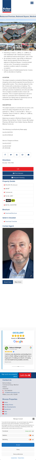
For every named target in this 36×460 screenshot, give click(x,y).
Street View (8, 282)
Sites (5, 411)
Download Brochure (11, 213)
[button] (33, 419)
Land (5, 414)
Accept (18, 445)
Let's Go (24, 375)
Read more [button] (8, 362)
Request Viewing (18, 177)
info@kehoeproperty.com (12, 392)
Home (6, 402)
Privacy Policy (21, 457)
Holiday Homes (8, 405)
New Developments (10, 407)
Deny (18, 449)
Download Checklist (11, 221)
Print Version (18, 173)
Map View (18, 282)
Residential (7, 409)
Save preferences (18, 454)
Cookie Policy (14, 457)
